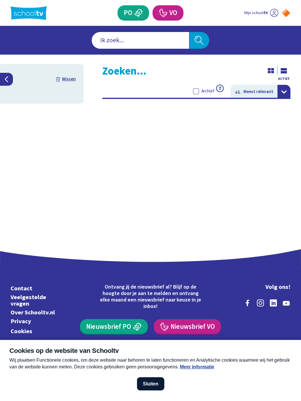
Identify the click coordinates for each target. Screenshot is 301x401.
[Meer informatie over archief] (220, 88)
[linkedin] (273, 302)
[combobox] (140, 40)
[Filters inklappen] (6, 79)
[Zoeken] (199, 40)
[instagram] (260, 302)
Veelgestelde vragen (28, 300)
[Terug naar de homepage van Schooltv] (29, 13)
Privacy (21, 321)
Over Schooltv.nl (33, 312)
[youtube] (286, 302)
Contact (21, 288)
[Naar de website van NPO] (286, 13)
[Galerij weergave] (271, 70)
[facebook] (247, 302)
